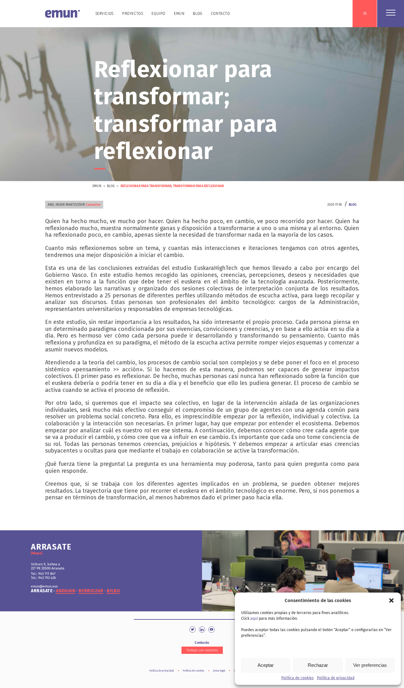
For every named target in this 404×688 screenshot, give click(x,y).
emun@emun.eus (44, 586)
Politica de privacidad (335, 678)
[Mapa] (36, 553)
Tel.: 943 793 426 (43, 578)
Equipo (158, 13)
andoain (65, 591)
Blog (197, 13)
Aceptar (266, 665)
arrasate (41, 591)
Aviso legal (219, 670)
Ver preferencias (370, 665)
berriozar (91, 591)
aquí (254, 618)
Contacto (220, 13)
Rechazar (318, 665)
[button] (391, 600)
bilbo (113, 591)
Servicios (104, 13)
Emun (179, 13)
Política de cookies (297, 678)
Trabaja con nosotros (202, 650)
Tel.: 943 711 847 (43, 574)
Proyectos (132, 13)
